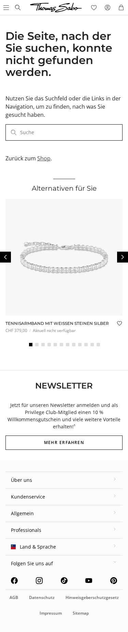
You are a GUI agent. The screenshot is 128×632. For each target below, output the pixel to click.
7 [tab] (67, 344)
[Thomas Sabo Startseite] (18, 7)
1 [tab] (30, 344)
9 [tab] (80, 344)
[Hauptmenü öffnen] (5, 7)
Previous (5, 257)
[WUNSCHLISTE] (94, 7)
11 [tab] (92, 344)
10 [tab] (86, 344)
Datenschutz (42, 597)
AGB (14, 597)
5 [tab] (55, 344)
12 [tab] (98, 344)
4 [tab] (49, 344)
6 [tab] (61, 344)
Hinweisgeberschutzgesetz (92, 597)
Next (122, 257)
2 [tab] (37, 344)
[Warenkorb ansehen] (121, 7)
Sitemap (81, 613)
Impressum (51, 613)
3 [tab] (43, 344)
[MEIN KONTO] (107, 7)
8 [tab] (73, 344)
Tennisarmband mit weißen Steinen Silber (57, 323)
